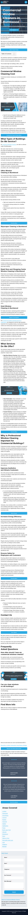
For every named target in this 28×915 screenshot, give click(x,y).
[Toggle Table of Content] (13, 54)
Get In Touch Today (14, 49)
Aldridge (25, 745)
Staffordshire (5, 825)
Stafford (4, 823)
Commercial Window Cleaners (9, 144)
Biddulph (4, 846)
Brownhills (3, 745)
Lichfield (8, 745)
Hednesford (13, 745)
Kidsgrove (4, 844)
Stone (3, 836)
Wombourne (5, 834)
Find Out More (14, 223)
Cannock (4, 817)
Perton (3, 827)
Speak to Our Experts (14, 317)
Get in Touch (14, 513)
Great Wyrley (19, 745)
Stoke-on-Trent (5, 838)
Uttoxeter (4, 832)
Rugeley (4, 819)
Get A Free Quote (14, 802)
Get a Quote (13, 29)
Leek (3, 842)
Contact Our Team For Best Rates (14, 135)
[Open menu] (26, 2)
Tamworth (4, 821)
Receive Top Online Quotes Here (14, 748)
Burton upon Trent (6, 830)
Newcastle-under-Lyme (7, 840)
